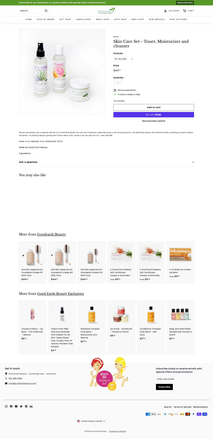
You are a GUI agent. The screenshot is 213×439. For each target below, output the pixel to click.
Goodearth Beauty (51, 234)
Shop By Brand (45, 19)
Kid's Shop (120, 19)
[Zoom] (62, 72)
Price (116, 65)
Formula (118, 53)
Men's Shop (102, 19)
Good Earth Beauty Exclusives (60, 294)
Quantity (118, 77)
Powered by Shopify (117, 431)
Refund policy (200, 407)
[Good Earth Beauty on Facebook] (11, 406)
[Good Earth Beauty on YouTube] (16, 406)
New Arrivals (157, 19)
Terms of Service (182, 407)
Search (167, 407)
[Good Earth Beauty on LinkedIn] (31, 406)
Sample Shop (83, 19)
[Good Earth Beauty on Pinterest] (26, 406)
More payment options (153, 120)
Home (29, 19)
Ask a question (28, 162)
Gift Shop (65, 19)
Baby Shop (138, 19)
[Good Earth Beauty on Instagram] (6, 406)
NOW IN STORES (178, 19)
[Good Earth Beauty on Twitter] (21, 406)
